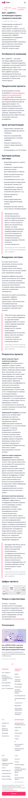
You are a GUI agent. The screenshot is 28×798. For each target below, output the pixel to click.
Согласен (13, 793)
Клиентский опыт (7, 8)
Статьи (14, 8)
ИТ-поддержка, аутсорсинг (22, 8)
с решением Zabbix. (18, 619)
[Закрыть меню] (25, 2)
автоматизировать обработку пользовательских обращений (13, 95)
